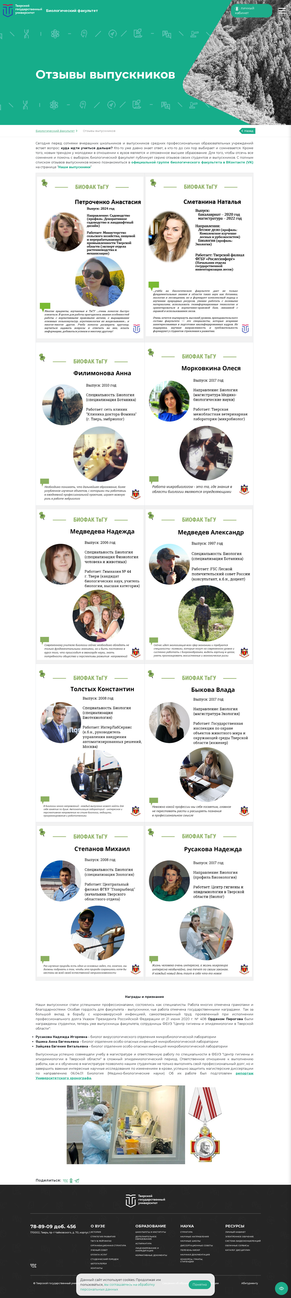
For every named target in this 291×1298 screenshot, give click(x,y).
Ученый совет (99, 1250)
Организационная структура (108, 1245)
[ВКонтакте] (65, 1180)
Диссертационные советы (196, 1245)
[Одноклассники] (71, 1180)
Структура (186, 1232)
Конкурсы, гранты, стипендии (191, 1260)
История (96, 1232)
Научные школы (190, 1241)
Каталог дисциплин (237, 1250)
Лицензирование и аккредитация (147, 1249)
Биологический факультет (55, 131)
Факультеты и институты (150, 1232)
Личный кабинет (235, 1232)
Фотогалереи (99, 1263)
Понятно (200, 1284)
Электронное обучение (239, 1236)
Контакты (97, 1268)
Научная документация (195, 1254)
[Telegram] (76, 1180)
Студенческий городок (105, 1259)
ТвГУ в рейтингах (101, 1241)
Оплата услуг (99, 1254)
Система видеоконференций (243, 1241)
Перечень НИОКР (190, 1250)
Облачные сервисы (237, 1245)
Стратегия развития (103, 1236)
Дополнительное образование (146, 1237)
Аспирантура (143, 1243)
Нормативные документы (151, 1255)
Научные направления (194, 1236)
